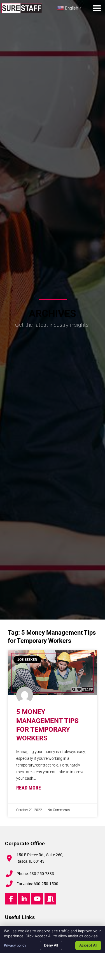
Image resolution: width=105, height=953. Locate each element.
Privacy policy (15, 945)
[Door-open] (50, 898)
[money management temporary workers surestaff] (52, 672)
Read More (28, 788)
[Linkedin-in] (24, 898)
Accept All (88, 945)
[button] (97, 8)
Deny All (51, 945)
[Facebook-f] (11, 898)
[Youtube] (37, 898)
